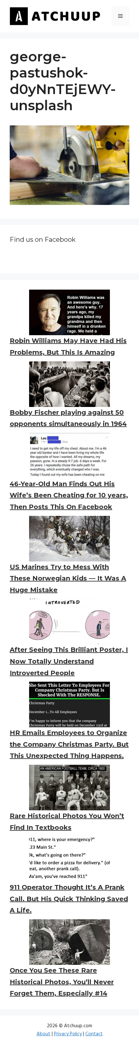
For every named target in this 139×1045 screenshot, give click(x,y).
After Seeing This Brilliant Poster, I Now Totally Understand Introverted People (69, 661)
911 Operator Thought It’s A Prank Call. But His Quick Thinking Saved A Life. (69, 898)
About (43, 1034)
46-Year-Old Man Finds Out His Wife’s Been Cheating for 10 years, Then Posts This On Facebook (69, 495)
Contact (94, 1034)
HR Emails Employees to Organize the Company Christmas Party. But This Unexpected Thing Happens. (69, 744)
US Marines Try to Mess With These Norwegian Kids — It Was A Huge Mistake (68, 578)
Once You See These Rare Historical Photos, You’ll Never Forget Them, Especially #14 (62, 981)
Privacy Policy (68, 1034)
